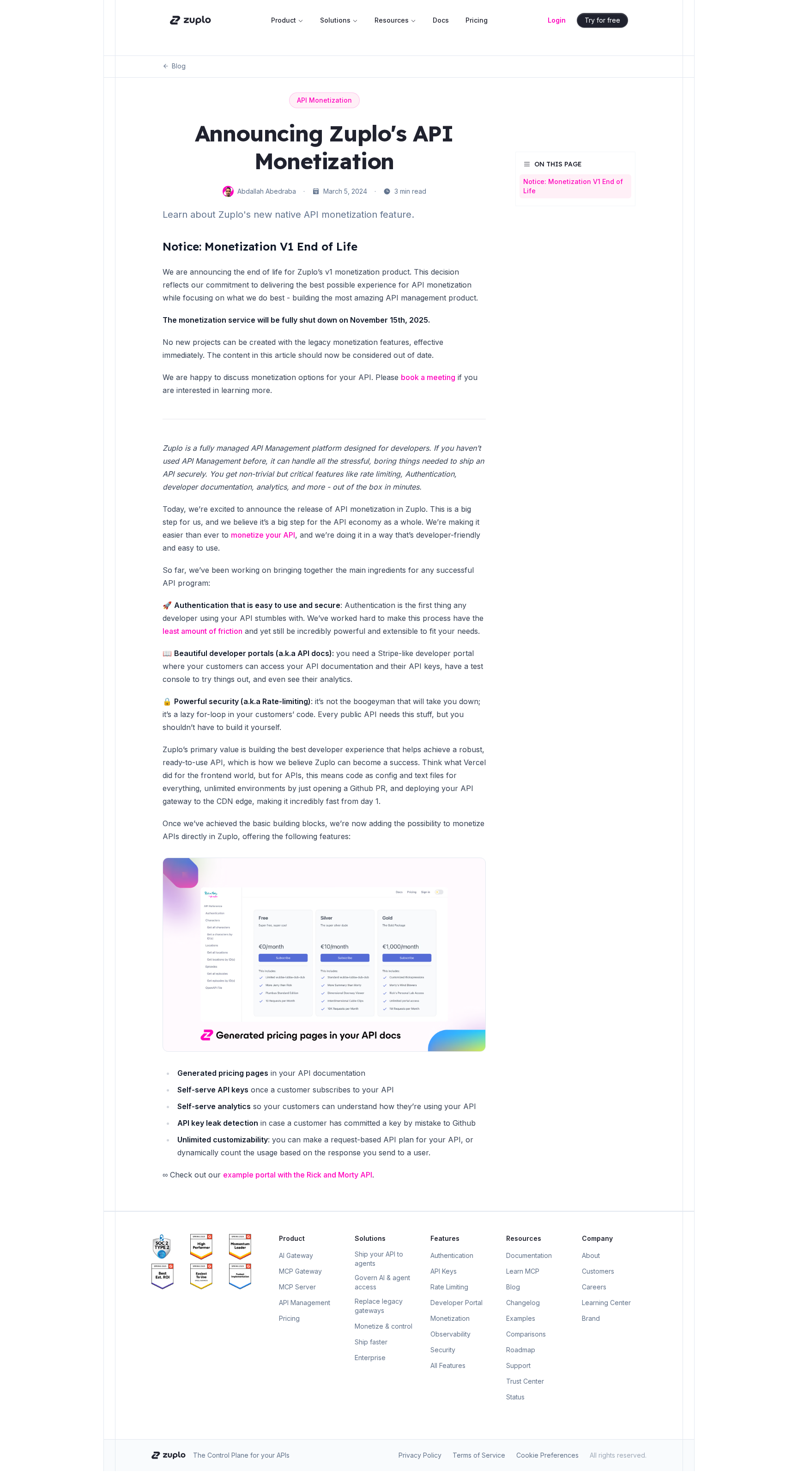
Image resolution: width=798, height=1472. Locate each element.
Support (518, 1365)
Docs (441, 20)
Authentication (451, 1255)
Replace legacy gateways (379, 1305)
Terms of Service (479, 1455)
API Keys (443, 1271)
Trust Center (525, 1381)
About (591, 1255)
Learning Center (606, 1302)
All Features (448, 1365)
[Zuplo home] (190, 20)
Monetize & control (383, 1326)
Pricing (477, 20)
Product (283, 20)
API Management (304, 1302)
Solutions (335, 20)
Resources (392, 20)
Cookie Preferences (547, 1455)
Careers (594, 1287)
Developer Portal (456, 1302)
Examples (520, 1318)
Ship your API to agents (379, 1258)
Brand (591, 1318)
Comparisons (526, 1334)
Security (442, 1350)
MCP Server (297, 1287)
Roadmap (520, 1350)
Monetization (450, 1318)
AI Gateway (296, 1255)
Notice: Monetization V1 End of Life (260, 246)
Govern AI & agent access (382, 1282)
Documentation (529, 1255)
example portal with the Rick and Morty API (297, 1174)
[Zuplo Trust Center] (169, 1247)
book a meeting (428, 377)
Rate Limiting (449, 1287)
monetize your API (263, 535)
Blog (179, 66)
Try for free (602, 20)
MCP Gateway (300, 1271)
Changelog (523, 1302)
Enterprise (370, 1358)
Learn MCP (522, 1271)
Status (515, 1397)
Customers (598, 1271)
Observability (450, 1334)
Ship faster (371, 1342)
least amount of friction (202, 631)
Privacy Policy (420, 1455)
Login (557, 20)
